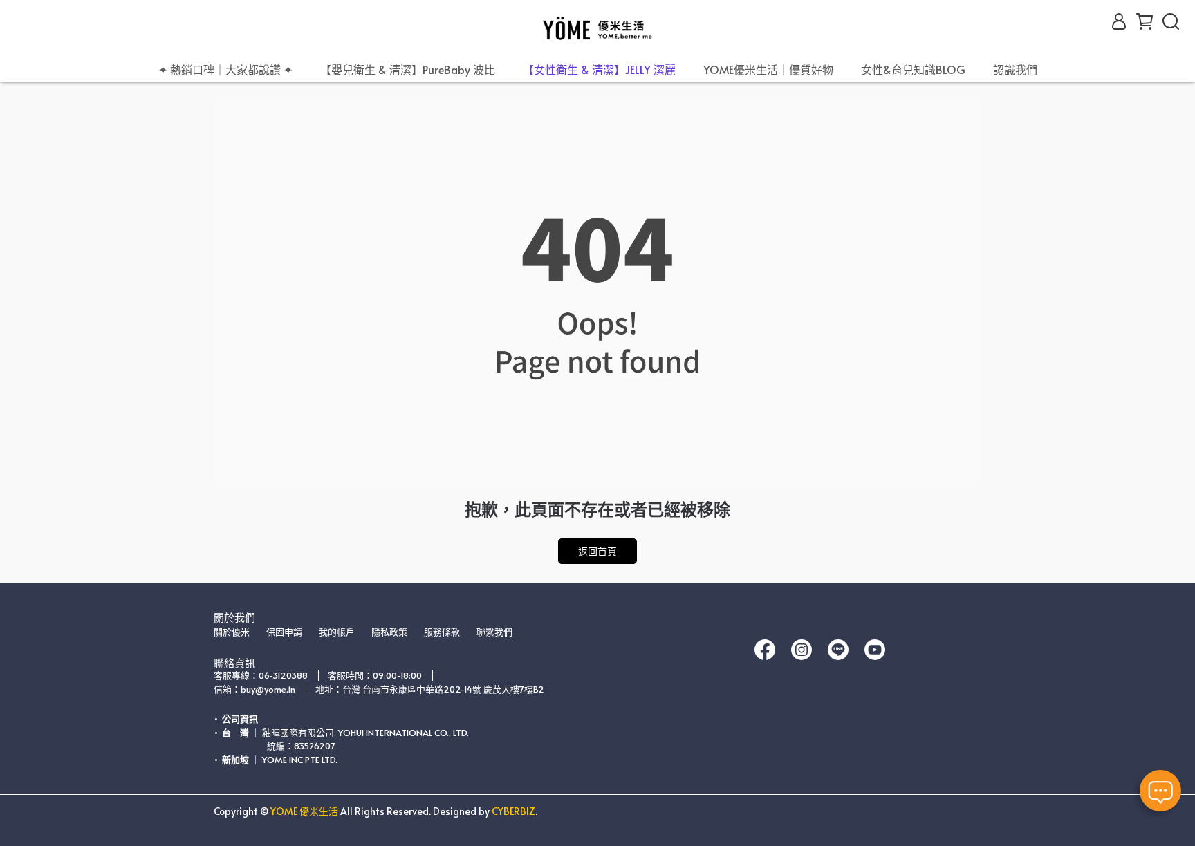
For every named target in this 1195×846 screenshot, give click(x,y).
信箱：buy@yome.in (254, 689)
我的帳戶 (337, 632)
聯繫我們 (494, 632)
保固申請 (284, 632)
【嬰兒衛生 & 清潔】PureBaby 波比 (407, 69)
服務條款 (442, 632)
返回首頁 (597, 551)
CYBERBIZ (513, 811)
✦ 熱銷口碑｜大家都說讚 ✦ (225, 69)
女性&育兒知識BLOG (913, 69)
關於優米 (232, 632)
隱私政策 (389, 632)
